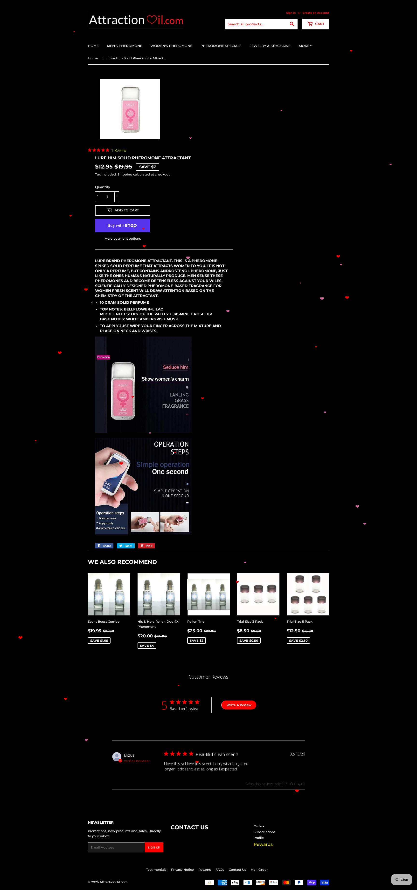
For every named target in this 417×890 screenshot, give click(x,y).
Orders (259, 826)
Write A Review (239, 705)
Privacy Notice (182, 869)
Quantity (102, 187)
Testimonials (156, 869)
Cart (319, 24)
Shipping (125, 174)
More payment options (122, 238)
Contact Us (237, 869)
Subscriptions (265, 832)
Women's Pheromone (171, 46)
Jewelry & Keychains (270, 46)
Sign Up (154, 847)
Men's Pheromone (124, 46)
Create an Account (316, 12)
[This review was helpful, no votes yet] (291, 784)
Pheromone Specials (221, 46)
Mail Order (259, 869)
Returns (204, 869)
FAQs (219, 869)
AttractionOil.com (114, 882)
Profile (259, 838)
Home (93, 46)
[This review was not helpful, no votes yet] (300, 784)
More (304, 46)
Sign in (291, 12)
